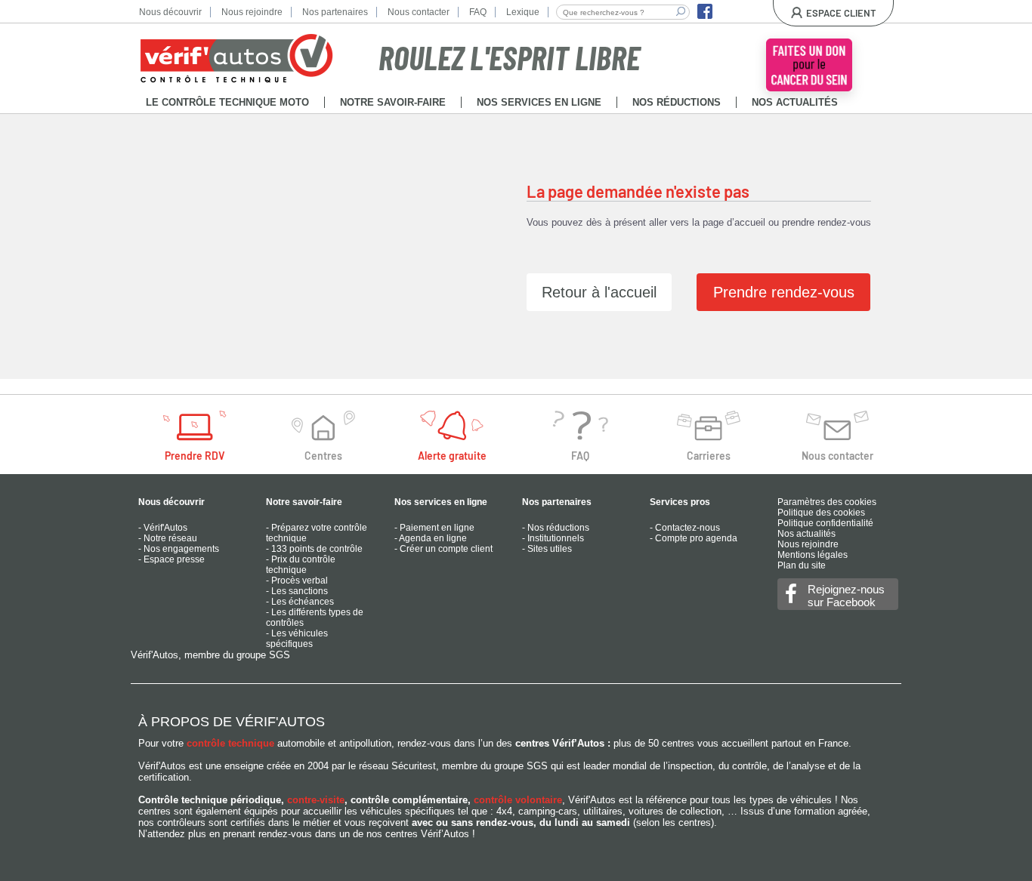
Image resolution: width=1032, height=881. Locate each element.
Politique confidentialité (825, 523)
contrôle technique (230, 743)
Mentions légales (812, 555)
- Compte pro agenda (693, 538)
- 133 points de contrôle (314, 549)
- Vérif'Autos (162, 527)
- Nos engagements (178, 549)
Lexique (522, 12)
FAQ (478, 12)
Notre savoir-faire (304, 502)
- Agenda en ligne (430, 538)
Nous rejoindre (252, 12)
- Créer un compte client (443, 549)
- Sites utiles (547, 549)
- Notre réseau (167, 538)
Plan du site (801, 565)
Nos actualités (806, 533)
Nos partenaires (335, 12)
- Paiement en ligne (434, 527)
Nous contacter (419, 12)
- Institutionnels (553, 538)
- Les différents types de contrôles (314, 617)
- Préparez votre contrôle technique (316, 533)
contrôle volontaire (518, 800)
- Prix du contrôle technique (300, 564)
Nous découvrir (170, 12)
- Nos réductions (555, 527)
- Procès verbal (297, 580)
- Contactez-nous (685, 527)
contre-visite (316, 800)
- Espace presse (171, 559)
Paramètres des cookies (826, 502)
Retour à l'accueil (599, 292)
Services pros (680, 502)
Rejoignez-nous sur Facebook (846, 595)
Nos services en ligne (440, 502)
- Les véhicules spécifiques (297, 638)
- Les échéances (300, 601)
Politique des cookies (821, 512)
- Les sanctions (297, 591)
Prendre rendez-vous (783, 292)
